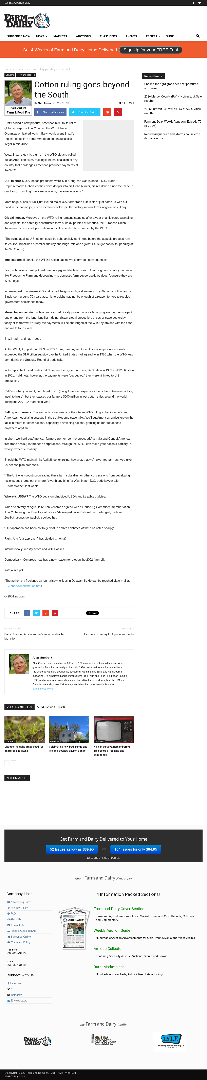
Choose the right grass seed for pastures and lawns (171, 86)
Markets (60, 36)
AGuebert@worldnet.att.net (22, 586)
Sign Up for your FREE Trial (151, 49)
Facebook (15, 983)
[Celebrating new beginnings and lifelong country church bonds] (69, 729)
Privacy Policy (19, 907)
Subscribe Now (18, 36)
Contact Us (17, 925)
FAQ (13, 913)
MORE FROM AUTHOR (51, 707)
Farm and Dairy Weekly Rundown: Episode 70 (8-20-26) (172, 123)
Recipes (151, 36)
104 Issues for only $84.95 (135, 849)
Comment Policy (20, 942)
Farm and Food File (26, 74)
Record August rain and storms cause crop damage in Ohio (172, 136)
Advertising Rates (21, 902)
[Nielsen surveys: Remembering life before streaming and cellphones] (114, 729)
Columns (10, 74)
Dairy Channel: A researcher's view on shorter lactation (34, 636)
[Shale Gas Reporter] (103, 1044)
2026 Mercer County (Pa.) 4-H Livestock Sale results (173, 98)
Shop (170, 36)
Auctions (83, 36)
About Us (15, 919)
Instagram (16, 995)
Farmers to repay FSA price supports (109, 634)
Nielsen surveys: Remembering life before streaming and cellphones (112, 750)
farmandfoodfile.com (44, 688)
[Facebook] (193, 2)
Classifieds (108, 36)
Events (131, 36)
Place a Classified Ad (23, 930)
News (40, 36)
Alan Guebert (46, 102)
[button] (198, 36)
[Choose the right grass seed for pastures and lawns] (24, 729)
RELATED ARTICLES (19, 707)
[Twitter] (199, 2)
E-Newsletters (18, 1000)
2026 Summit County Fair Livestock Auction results (172, 111)
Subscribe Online (20, 936)
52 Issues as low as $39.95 (72, 849)
